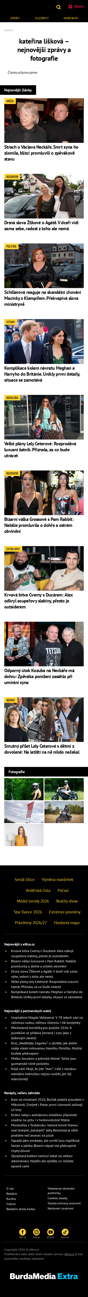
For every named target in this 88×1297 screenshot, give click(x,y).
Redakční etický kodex (20, 1209)
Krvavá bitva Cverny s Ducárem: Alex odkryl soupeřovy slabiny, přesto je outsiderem (38, 601)
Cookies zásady (57, 1198)
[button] (59, 6)
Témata (78, 7)
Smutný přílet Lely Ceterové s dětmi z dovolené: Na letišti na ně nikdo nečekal (41, 749)
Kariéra (11, 1199)
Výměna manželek (57, 879)
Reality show (67, 901)
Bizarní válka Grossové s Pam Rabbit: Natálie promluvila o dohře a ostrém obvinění (38, 525)
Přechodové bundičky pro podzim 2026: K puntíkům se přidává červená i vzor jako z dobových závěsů (41, 1033)
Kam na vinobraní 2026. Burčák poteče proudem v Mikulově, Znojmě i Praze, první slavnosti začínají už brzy (47, 1104)
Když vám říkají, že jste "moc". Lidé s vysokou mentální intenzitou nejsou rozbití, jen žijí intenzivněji (43, 1074)
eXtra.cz (69, 1254)
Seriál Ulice (25, 879)
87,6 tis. (50, 1237)
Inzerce (11, 1204)
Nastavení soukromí (60, 1208)
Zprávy (15, 18)
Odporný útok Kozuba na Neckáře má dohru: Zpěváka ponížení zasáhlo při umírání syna (39, 676)
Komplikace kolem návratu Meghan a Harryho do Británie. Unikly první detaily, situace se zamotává (42, 374)
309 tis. (22, 1237)
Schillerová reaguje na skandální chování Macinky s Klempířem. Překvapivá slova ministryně (42, 298)
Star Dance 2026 (28, 911)
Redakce (11, 1194)
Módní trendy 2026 (33, 901)
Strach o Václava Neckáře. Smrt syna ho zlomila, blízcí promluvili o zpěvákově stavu (41, 153)
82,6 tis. (65, 1237)
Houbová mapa (66, 922)
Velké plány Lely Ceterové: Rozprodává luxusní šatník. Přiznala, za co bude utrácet (40, 450)
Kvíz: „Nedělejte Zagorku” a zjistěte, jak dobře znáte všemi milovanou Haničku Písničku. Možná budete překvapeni (46, 1048)
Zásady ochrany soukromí (64, 1203)
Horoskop (71, 18)
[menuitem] (15, 17)
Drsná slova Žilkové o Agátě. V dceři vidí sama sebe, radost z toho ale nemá (41, 226)
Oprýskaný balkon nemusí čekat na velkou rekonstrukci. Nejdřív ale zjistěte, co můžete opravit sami (42, 1161)
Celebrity (41, 18)
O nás (10, 1188)
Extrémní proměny (65, 911)
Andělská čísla (38, 890)
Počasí (63, 890)
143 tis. (36, 1237)
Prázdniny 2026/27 (31, 922)
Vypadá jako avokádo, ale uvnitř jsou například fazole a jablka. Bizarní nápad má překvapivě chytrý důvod (45, 1145)
